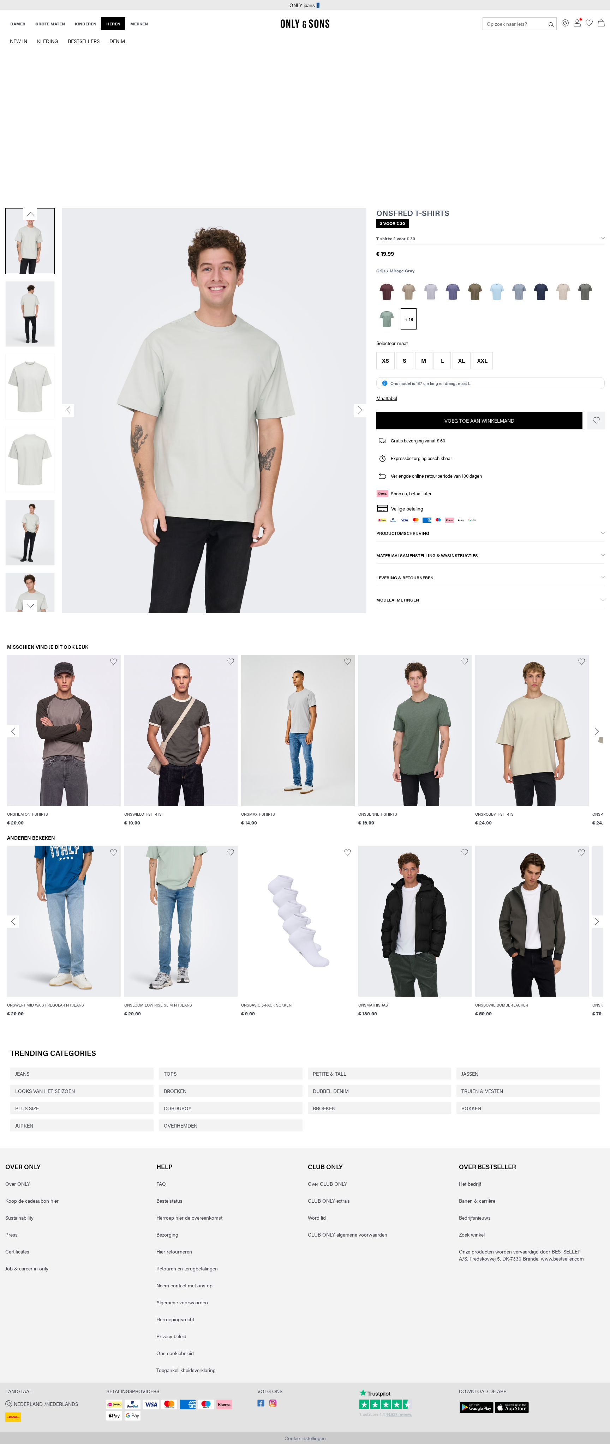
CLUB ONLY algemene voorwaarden (347, 1234)
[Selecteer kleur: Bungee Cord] (475, 291)
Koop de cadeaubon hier (32, 1200)
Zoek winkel (472, 1234)
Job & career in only (26, 1268)
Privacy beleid (171, 1336)
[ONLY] (305, 26)
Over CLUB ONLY (327, 1183)
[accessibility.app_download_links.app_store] (512, 1413)
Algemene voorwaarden (182, 1302)
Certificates (17, 1251)
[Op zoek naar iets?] (551, 24)
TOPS (170, 1073)
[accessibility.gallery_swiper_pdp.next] (30, 606)
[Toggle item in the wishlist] (596, 420)
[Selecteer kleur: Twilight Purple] (453, 291)
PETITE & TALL (329, 1073)
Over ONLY (23, 1166)
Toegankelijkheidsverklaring (186, 1369)
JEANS (22, 1073)
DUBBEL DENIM (331, 1090)
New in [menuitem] (18, 40)
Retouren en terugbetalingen (187, 1268)
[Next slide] (597, 731)
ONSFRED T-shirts (412, 212)
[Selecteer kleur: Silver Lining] (563, 291)
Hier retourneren (174, 1251)
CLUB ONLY (325, 1166)
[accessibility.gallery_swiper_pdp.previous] (30, 214)
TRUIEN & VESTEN (482, 1090)
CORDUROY (177, 1108)
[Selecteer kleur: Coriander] (409, 291)
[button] (385, 360)
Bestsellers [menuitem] (84, 40)
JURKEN (24, 1125)
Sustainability (19, 1217)
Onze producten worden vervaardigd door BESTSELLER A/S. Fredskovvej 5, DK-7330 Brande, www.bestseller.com (521, 1255)
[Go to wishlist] (589, 24)
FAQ (161, 1183)
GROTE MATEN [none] (50, 23)
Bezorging (167, 1234)
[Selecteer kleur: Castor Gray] (585, 291)
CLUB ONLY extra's (329, 1200)
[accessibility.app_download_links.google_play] (476, 1413)
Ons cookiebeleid (175, 1353)
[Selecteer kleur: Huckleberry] (387, 291)
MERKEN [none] (139, 23)
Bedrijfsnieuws (475, 1217)
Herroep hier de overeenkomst (189, 1217)
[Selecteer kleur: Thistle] (431, 291)
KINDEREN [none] (85, 23)
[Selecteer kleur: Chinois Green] (387, 319)
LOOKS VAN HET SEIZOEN (45, 1090)
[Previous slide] (13, 731)
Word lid (317, 1217)
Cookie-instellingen (305, 1438)
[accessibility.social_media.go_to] (260, 1404)
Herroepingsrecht (175, 1319)
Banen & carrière (477, 1200)
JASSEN (469, 1073)
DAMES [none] (17, 23)
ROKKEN (471, 1108)
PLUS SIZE (27, 1108)
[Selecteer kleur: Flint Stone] (519, 291)
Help (164, 1166)
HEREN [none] (113, 23)
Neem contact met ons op (184, 1285)
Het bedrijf (470, 1183)
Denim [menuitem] (117, 40)
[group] (64, 745)
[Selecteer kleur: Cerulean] (497, 291)
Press (11, 1234)
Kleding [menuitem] (47, 40)
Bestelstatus (169, 1200)
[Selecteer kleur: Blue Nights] (541, 291)
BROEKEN (175, 1090)
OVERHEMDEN (180, 1125)
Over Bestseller (487, 1166)
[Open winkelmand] (601, 23)
